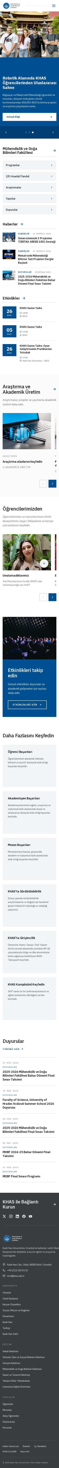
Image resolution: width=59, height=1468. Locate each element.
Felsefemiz (8, 1316)
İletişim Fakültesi (11, 1363)
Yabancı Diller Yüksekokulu (16, 1380)
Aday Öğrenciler (11, 1415)
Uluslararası (9, 1421)
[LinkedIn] (17, 1217)
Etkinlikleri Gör (25, 704)
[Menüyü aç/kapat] (54, 6)
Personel (7, 1427)
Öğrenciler (8, 1404)
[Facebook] (24, 1217)
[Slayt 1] (26, 132)
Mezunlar (7, 1410)
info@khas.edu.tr (16, 1276)
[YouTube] (30, 1217)
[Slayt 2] (29, 132)
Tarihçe (6, 1328)
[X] (4, 1217)
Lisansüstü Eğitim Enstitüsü (16, 1386)
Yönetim (7, 1292)
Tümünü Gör (11, 1049)
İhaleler (26, 1446)
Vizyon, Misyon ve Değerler (16, 1310)
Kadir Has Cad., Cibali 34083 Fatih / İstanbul (29, 1264)
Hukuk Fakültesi (10, 1351)
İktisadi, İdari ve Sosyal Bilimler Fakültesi (24, 1357)
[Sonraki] (53, 132)
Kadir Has (7, 1322)
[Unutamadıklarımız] (27, 552)
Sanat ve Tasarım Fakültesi (16, 1374)
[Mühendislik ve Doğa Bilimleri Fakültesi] (17, 5)
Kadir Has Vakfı (10, 1334)
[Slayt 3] (33, 132)
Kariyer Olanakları (12, 1304)
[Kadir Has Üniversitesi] (7, 5)
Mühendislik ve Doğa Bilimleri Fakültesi (22, 1369)
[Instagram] (10, 1217)
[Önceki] (6, 132)
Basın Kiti (24, 1451)
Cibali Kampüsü (10, 1298)
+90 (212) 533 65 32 (17, 1270)
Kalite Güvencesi (11, 1446)
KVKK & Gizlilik (10, 1451)
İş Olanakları (40, 1446)
